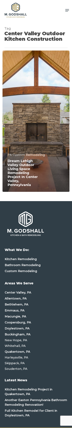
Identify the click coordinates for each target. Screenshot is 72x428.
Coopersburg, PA (18, 322)
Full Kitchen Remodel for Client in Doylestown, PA (31, 413)
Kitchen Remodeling (21, 259)
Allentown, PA (16, 298)
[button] (67, 10)
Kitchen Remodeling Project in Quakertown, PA (28, 392)
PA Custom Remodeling (26, 155)
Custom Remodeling (21, 271)
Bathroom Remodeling (23, 265)
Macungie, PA (15, 316)
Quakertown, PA (17, 352)
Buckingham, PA (17, 334)
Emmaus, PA (14, 310)
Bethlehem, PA (16, 304)
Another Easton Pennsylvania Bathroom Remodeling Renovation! (36, 402)
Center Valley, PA (18, 292)
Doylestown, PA (17, 328)
